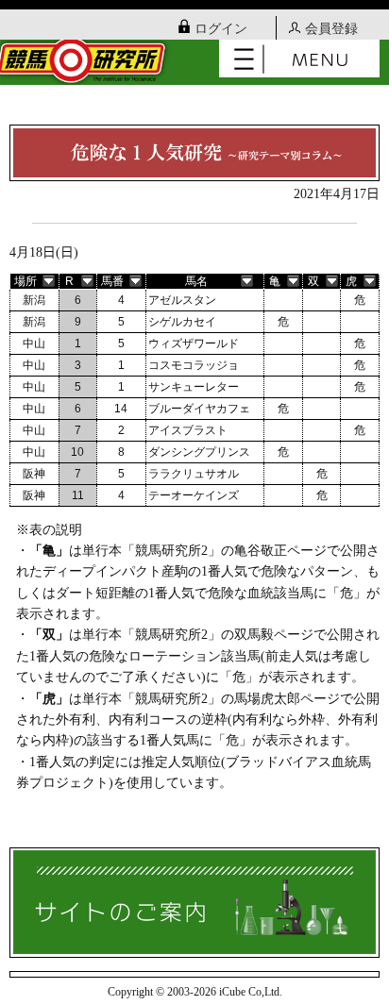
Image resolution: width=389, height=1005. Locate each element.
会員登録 (331, 29)
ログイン (220, 29)
